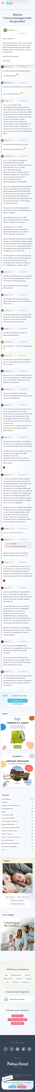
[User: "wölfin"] (2, 272)
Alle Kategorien (6, 799)
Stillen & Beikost (10, 897)
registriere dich (17, 701)
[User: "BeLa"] (2, 588)
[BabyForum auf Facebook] (5, 1049)
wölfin (6, 272)
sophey (6, 328)
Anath (6, 641)
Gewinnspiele (17, 1016)
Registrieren (22, 1087)
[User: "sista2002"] (2, 371)
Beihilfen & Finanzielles (17, 900)
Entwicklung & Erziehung (9, 821)
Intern (3, 849)
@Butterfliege (7, 105)
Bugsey (6, 101)
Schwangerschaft (7, 808)
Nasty (5, 437)
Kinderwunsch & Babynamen (11, 805)
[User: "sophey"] (2, 328)
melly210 (6, 474)
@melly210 (6, 532)
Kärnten (27, 975)
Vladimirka (11, 30)
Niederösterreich (16, 975)
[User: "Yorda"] (2, 67)
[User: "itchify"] (2, 562)
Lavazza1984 (7, 156)
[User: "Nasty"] (2, 437)
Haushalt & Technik (7, 840)
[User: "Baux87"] (2, 295)
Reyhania (6, 528)
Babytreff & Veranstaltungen (10, 843)
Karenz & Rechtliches (8, 824)
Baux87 (6, 295)
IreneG (9, 543)
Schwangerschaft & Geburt (17, 904)
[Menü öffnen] (3, 3)
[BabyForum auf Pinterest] (11, 1049)
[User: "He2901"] (2, 310)
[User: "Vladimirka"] (5, 30)
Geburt (4, 812)
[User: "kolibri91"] (2, 671)
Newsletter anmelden (17, 999)
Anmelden (12, 1087)
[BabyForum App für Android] (29, 1049)
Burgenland (25, 982)
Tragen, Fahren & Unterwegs (10, 837)
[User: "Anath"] (2, 641)
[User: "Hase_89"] (2, 140)
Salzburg (29, 978)
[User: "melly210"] (4, 467)
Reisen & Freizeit (7, 834)
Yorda (6, 66)
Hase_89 (6, 140)
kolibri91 (6, 671)
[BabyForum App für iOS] (23, 1049)
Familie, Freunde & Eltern (9, 830)
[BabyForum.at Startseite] (9, 3)
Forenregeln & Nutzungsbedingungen (17, 1080)
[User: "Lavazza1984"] (2, 156)
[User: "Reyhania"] (2, 528)
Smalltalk (4, 802)
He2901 (6, 310)
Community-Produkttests (17, 1019)
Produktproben (17, 1023)
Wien (6, 975)
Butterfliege (7, 82)
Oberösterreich (8, 978)
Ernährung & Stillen (7, 815)
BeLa (5, 588)
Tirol (7, 982)
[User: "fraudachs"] (2, 389)
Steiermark (19, 978)
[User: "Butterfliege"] (2, 82)
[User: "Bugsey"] (2, 101)
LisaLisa (6, 405)
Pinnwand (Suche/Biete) (9, 846)
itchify (6, 562)
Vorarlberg (15, 982)
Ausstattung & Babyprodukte (11, 827)
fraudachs (7, 389)
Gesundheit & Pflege (8, 818)
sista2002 (7, 371)
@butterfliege (7, 160)
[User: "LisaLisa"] (2, 405)
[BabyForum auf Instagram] (17, 1049)
